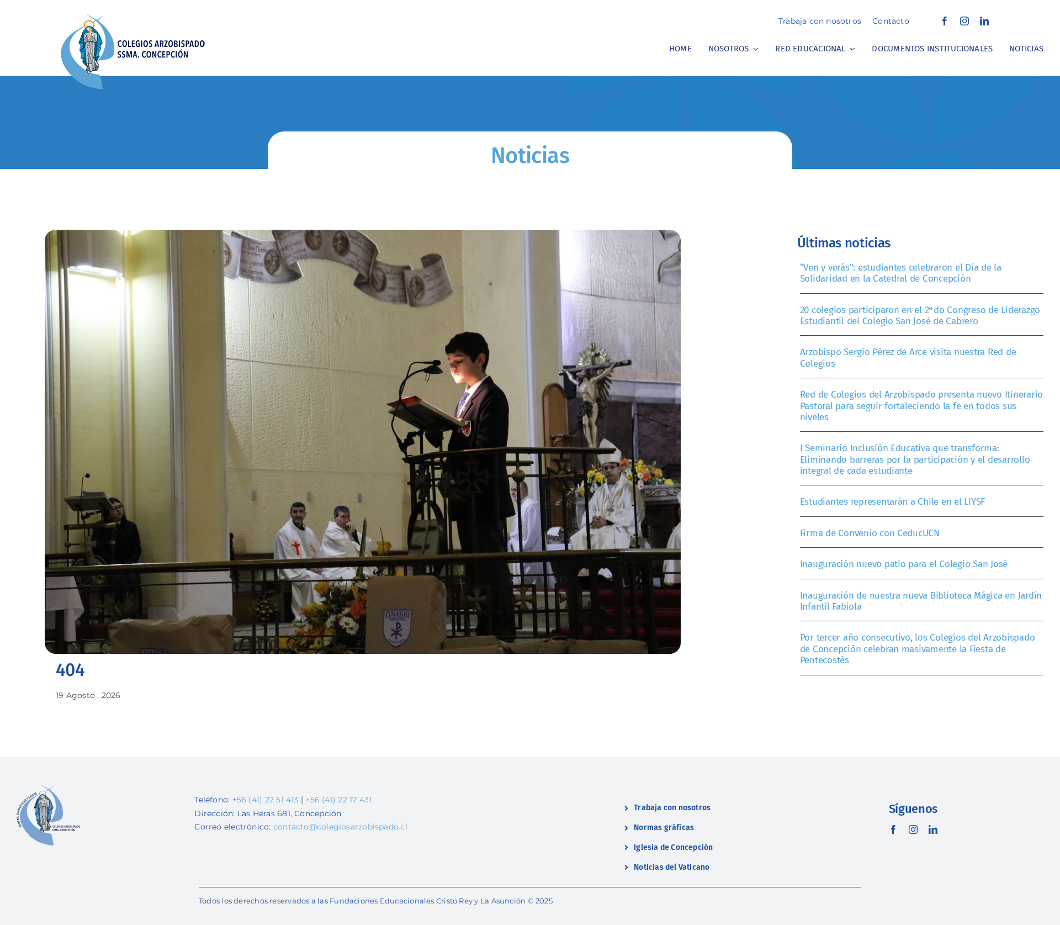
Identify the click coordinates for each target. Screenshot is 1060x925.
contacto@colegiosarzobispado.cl (340, 827)
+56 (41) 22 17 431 (338, 800)
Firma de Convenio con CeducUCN (870, 533)
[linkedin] (984, 21)
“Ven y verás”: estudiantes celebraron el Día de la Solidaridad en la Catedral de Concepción (900, 273)
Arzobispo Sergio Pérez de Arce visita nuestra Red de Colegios (908, 357)
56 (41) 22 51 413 (268, 800)
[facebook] (944, 21)
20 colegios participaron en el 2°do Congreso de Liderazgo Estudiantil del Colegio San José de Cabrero (920, 315)
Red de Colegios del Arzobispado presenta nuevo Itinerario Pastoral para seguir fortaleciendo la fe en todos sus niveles (921, 406)
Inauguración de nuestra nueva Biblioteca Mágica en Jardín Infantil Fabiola (921, 601)
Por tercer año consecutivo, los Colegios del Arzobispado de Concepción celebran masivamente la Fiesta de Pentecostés (917, 649)
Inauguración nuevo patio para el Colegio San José (904, 564)
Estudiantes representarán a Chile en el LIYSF (892, 502)
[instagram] (964, 21)
